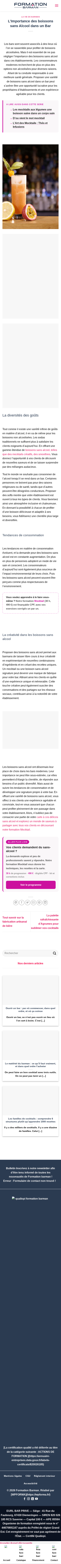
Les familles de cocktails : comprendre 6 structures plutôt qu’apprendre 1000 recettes (30, 1120)
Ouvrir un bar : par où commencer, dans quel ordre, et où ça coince (30, 1009)
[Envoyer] (54, 953)
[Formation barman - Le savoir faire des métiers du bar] (30, 5)
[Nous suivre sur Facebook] (24, 1498)
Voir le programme (30, 884)
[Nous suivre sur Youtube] (36, 1498)
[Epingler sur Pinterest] (39, 902)
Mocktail (39, 601)
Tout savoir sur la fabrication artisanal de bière (14, 921)
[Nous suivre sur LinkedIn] (32, 1498)
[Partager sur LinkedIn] (45, 902)
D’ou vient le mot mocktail (29, 118)
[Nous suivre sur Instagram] (28, 1498)
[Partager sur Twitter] (27, 902)
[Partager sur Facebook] (21, 902)
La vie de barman (30, 17)
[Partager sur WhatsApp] (16, 902)
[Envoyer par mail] (33, 902)
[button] (57, 5)
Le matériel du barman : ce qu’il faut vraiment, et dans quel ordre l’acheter (30, 1065)
